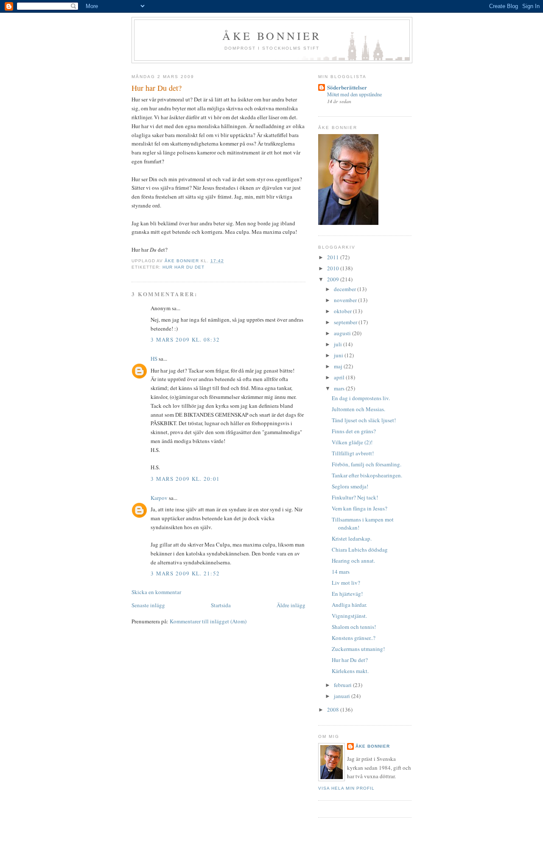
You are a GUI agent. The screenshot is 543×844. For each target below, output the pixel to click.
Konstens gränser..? (353, 638)
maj (339, 366)
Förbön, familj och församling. (366, 464)
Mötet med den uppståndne (354, 94)
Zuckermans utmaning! (358, 649)
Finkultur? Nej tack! (355, 497)
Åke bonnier (271, 35)
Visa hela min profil (346, 788)
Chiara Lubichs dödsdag (360, 549)
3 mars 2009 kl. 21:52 (185, 573)
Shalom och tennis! (354, 627)
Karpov (159, 498)
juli (338, 344)
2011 (333, 257)
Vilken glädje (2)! (352, 442)
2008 (333, 709)
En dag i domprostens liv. (361, 398)
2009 (333, 279)
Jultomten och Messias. (358, 409)
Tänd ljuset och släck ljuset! (364, 420)
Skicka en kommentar (156, 592)
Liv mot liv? (346, 582)
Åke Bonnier (372, 746)
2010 (333, 268)
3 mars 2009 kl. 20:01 (185, 478)
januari (342, 696)
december (345, 289)
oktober (343, 311)
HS (154, 358)
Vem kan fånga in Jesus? (359, 508)
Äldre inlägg (291, 605)
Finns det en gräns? (354, 431)
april (340, 377)
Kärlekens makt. (350, 671)
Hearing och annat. (353, 560)
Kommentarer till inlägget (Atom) (208, 621)
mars (340, 388)
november (346, 300)
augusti (343, 333)
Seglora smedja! (350, 486)
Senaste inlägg (148, 605)
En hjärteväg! (347, 593)
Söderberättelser (347, 87)
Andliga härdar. (349, 604)
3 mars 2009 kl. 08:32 (185, 339)
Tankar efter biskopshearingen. (367, 475)
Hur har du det (183, 267)
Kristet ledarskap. (352, 538)
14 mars (341, 571)
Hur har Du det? (350, 660)
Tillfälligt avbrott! (353, 453)
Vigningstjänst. (349, 616)
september (346, 322)
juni (339, 355)
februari (343, 685)
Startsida (221, 605)
